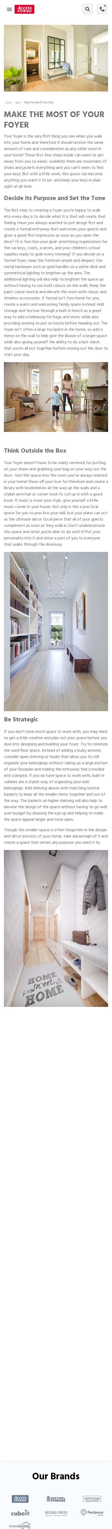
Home (8, 103)
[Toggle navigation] (9, 9)
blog (18, 103)
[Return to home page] (24, 9)
